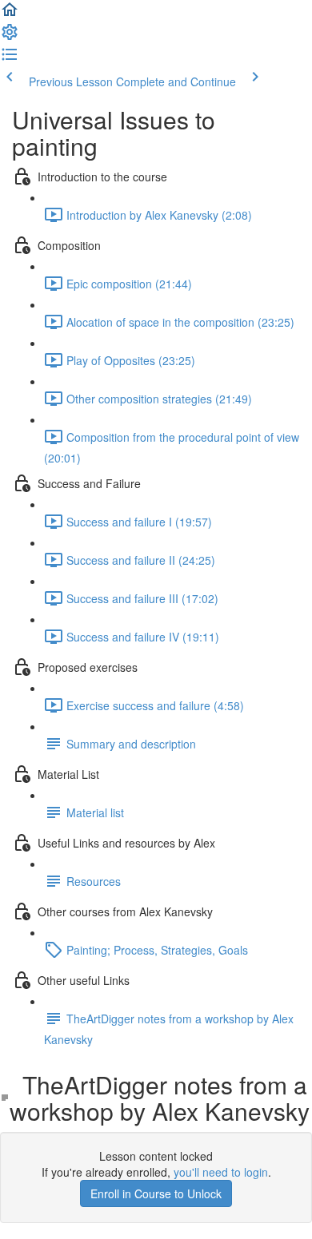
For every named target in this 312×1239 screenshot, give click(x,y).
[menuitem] (9, 37)
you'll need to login (221, 1172)
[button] (9, 14)
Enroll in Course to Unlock (156, 1193)
